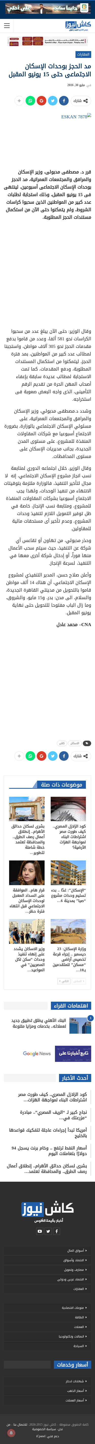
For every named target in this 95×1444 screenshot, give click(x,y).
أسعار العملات (75, 1400)
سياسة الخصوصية (44, 1429)
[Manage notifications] (11, 1433)
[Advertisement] (47, 272)
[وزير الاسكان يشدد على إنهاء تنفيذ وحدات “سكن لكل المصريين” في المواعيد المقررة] (27, 931)
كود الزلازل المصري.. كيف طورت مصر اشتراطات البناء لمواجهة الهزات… (52, 1097)
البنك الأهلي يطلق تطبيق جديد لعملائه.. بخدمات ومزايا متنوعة (38, 1023)
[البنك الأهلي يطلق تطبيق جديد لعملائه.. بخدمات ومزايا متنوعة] (80, 1026)
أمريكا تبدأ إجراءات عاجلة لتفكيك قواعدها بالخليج (48, 1133)
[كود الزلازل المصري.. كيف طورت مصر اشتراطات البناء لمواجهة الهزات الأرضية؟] (68, 809)
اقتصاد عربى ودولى (70, 1279)
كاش (62, 743)
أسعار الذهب (75, 1391)
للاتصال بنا (20, 1424)
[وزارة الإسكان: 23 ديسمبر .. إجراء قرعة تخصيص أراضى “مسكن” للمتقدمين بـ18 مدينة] (68, 931)
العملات (79, 1327)
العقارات (83, 54)
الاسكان (74, 743)
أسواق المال (75, 1250)
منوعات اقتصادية (73, 1308)
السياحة (78, 1346)
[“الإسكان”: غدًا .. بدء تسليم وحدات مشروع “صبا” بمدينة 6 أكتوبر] (68, 872)
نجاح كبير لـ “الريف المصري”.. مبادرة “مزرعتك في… (53, 1115)
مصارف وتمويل (74, 1270)
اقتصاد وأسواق (73, 1260)
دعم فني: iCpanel (47, 1436)
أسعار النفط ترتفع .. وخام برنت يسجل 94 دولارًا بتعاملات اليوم (49, 1151)
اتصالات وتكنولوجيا (71, 1336)
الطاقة (79, 1317)
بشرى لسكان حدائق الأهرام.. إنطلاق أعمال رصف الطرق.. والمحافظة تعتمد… (47, 1168)
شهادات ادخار (75, 1381)
